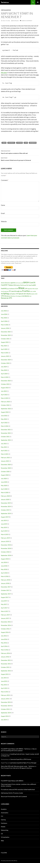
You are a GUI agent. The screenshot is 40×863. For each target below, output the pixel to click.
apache (12, 282)
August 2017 (5, 597)
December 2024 (6, 359)
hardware (12, 288)
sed (10, 294)
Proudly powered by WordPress (9, 860)
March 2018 (4, 576)
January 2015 (5, 699)
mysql (2, 291)
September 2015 (6, 671)
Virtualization (6, 10)
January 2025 (5, 356)
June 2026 (4, 314)
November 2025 (6, 335)
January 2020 (5, 499)
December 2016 (6, 622)
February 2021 (5, 457)
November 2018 (6, 548)
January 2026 (5, 328)
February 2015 (5, 695)
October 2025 (5, 339)
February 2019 (5, 538)
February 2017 (5, 615)
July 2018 (4, 562)
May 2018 (4, 569)
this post (4, 72)
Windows (7, 296)
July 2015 (4, 678)
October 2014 (5, 709)
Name (3, 205)
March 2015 (4, 692)
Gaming (3, 819)
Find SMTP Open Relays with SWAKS (12, 781)
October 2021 (5, 436)
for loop (29, 285)
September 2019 (6, 513)
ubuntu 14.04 (34, 293)
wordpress (25, 296)
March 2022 (4, 426)
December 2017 (6, 587)
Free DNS (4, 852)
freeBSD (33, 285)
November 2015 (6, 664)
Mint (33, 288)
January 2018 (5, 583)
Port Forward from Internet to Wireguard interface (16, 768)
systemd (19, 142)
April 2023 (4, 394)
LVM (26, 288)
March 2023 (4, 398)
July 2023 (4, 391)
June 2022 (4, 415)
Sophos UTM (14, 294)
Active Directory (5, 282)
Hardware (4, 823)
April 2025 (4, 349)
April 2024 (4, 373)
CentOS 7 (4, 285)
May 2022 (4, 419)
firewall (25, 285)
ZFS (10, 298)
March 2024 (4, 377)
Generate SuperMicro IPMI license (20, 759)
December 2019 (6, 503)
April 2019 (4, 531)
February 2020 (5, 496)
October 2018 (5, 552)
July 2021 (4, 443)
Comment (5, 180)
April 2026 (4, 321)
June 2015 (4, 681)
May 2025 (4, 346)
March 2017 (4, 611)
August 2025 (5, 342)
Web (2, 840)
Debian (11, 285)
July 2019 (4, 520)
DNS (14, 285)
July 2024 (4, 366)
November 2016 (6, 625)
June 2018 (4, 566)
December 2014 (6, 702)
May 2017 (4, 604)
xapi (26, 142)
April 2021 (4, 450)
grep (8, 288)
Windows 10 (13, 296)
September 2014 (6, 712)
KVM (16, 288)
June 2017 (4, 601)
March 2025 (4, 352)
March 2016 (4, 650)
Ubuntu (28, 294)
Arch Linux (18, 282)
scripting (5, 293)
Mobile (3, 826)
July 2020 (4, 478)
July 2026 (4, 311)
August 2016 (5, 632)
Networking (4, 830)
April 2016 (4, 646)
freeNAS (4, 288)
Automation (4, 812)
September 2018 (6, 555)
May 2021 (4, 447)
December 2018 (6, 545)
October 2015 (5, 667)
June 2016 (4, 639)
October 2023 (5, 384)
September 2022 (6, 408)
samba (34, 291)
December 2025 (6, 332)
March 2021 (4, 454)
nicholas (16, 20)
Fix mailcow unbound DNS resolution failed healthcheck (18, 789)
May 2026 (4, 318)
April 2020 (4, 489)
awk (22, 282)
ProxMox (26, 291)
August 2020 (5, 475)
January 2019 (5, 541)
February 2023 (5, 401)
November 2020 (6, 468)
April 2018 (4, 573)
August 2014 (5, 716)
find (21, 285)
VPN (2, 296)
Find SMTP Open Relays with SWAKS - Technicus (15, 749)
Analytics (4, 809)
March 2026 (4, 325)
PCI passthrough (14, 291)
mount (36, 288)
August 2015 (5, 674)
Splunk (21, 294)
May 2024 (4, 370)
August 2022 (5, 412)
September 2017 (6, 594)
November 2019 (6, 506)
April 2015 (4, 688)
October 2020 (5, 471)
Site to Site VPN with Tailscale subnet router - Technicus (17, 766)
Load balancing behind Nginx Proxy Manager (23, 763)
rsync (31, 291)
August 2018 (5, 559)
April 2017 (4, 608)
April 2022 (4, 422)
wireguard (19, 296)
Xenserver (33, 142)
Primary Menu (37, 2)
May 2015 (4, 685)
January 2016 (5, 657)
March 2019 (4, 534)
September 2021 (6, 440)
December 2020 (6, 464)
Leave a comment (26, 20)
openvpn (6, 291)
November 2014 (6, 705)
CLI (2, 816)
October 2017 (5, 590)
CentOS (32, 283)
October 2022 (5, 405)
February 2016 (5, 653)
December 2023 (6, 380)
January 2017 (5, 618)
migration (30, 288)
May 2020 (4, 485)
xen (30, 296)
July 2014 (4, 719)
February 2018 (5, 580)
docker (18, 285)
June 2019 (4, 524)
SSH (24, 294)
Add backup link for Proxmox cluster (12, 793)
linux (4, 142)
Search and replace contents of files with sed (14, 152)
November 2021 (6, 433)
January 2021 (5, 461)
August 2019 (5, 517)
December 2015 (6, 660)
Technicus (5, 2)
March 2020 (4, 492)
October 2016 (5, 629)
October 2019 (5, 510)
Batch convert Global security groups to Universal (16, 159)
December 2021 (6, 429)
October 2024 (5, 363)
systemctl (11, 142)
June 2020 (4, 482)
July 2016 (4, 636)
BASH (26, 282)
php (21, 291)
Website (4, 221)
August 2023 (5, 387)
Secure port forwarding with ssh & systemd (19, 749)
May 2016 (4, 643)
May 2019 (4, 527)
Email (3, 213)
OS (2, 833)
